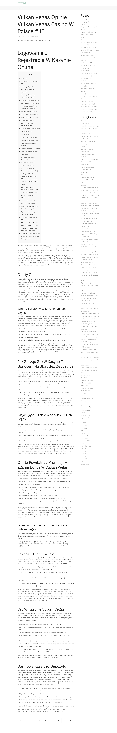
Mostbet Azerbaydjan (87, 388)
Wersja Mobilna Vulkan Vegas (29, 140)
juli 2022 (83, 451)
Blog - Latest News (22, 8)
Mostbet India (85, 164)
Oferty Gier (24, 78)
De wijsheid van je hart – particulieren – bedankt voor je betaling (90, 57)
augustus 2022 (85, 448)
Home (82, 37)
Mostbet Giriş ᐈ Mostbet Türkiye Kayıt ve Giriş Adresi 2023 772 (89, 326)
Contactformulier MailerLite (89, 32)
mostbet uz (84, 393)
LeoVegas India (85, 375)
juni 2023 (84, 423)
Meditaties (84, 81)
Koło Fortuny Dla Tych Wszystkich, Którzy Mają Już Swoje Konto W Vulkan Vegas (29, 189)
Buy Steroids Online (87, 262)
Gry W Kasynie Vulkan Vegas (29, 114)
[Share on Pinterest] (39, 720)
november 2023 (85, 410)
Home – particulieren (87, 40)
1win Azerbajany (86, 134)
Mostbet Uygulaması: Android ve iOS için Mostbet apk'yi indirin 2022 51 (90, 298)
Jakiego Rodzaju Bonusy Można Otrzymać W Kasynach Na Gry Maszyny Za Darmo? (30, 236)
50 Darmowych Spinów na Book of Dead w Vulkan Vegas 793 (90, 352)
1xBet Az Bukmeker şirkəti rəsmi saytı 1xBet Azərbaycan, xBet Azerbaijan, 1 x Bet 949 (90, 205)
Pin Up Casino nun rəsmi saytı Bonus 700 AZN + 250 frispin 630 (90, 128)
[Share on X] (27, 720)
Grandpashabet (85, 152)
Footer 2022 (84, 19)
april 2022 (84, 459)
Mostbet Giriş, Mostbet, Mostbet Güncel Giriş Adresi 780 (89, 179)
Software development (87, 398)
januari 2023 (84, 436)
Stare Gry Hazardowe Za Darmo (30, 149)
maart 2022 (84, 461)
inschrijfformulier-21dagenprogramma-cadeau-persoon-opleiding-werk (90, 73)
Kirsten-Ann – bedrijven (88, 112)
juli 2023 (83, 420)
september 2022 (86, 446)
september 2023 (86, 415)
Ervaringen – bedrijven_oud (89, 109)
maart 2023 (84, 430)
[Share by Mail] (71, 720)
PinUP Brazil (84, 385)
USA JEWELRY (85, 378)
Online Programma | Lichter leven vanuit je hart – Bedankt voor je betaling (90, 50)
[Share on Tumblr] (52, 720)
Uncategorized (30, 36)
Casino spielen (85, 172)
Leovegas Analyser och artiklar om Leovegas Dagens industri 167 (90, 359)
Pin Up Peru (84, 121)
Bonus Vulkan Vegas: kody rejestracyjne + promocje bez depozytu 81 (89, 143)
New (82, 373)
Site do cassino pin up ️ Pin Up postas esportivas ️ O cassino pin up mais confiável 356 (89, 190)
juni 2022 (84, 454)
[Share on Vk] (58, 720)
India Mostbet (85, 365)
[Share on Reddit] (64, 720)
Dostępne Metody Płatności (29, 111)
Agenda (83, 91)
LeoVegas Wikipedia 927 (88, 293)
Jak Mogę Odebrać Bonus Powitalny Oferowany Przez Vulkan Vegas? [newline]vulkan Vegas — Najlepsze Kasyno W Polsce (30, 179)
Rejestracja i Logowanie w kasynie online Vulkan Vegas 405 (89, 285)
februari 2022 (85, 464)
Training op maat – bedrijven (89, 104)
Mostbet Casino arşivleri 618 (89, 154)
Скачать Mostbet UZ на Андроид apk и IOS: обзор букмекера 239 (89, 233)
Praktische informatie (87, 88)
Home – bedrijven (86, 99)
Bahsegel (83, 175)
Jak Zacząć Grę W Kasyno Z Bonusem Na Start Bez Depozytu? (29, 89)
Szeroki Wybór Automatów (29, 137)
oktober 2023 (85, 413)
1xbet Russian (85, 123)
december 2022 (85, 438)
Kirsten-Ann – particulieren (89, 96)
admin (37, 36)
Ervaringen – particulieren (88, 94)
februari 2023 (85, 433)
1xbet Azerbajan (86, 229)
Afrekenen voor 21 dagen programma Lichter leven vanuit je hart (88, 65)
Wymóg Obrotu (25, 134)
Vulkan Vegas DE (86, 383)
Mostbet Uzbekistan (87, 380)
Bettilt (82, 280)
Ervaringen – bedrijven (87, 101)
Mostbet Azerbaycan (87, 342)
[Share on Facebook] (21, 720)
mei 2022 (84, 456)
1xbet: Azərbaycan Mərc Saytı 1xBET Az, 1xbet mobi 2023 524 (90, 197)
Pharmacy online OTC (87, 167)
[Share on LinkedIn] (46, 720)
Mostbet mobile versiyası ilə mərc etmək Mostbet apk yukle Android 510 (90, 213)
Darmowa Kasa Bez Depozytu (29, 117)
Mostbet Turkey (85, 391)
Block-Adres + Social (87, 35)
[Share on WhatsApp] (33, 720)
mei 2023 (84, 425)
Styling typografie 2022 (88, 22)
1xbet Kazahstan (86, 396)
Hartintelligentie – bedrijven (89, 106)
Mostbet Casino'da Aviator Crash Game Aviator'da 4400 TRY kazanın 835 (89, 159)
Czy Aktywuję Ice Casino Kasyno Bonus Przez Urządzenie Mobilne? (28, 123)
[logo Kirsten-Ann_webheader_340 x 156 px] (24, 3)
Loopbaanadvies (86, 78)
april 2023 (84, 428)
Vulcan (83, 290)
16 (81, 249)
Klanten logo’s (85, 24)
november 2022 (85, 441)
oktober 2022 (85, 443)
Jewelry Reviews (86, 170)
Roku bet (83, 185)
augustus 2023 (85, 418)
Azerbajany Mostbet (87, 149)
